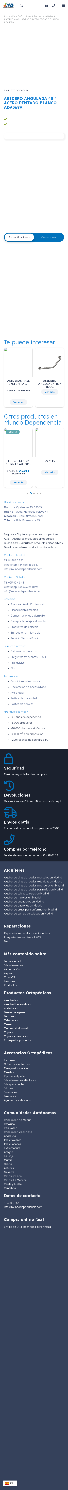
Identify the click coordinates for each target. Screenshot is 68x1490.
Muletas (9, 1072)
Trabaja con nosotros (24, 651)
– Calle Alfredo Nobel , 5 (25, 516)
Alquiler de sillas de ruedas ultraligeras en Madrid (34, 885)
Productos (10, 985)
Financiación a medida (24, 610)
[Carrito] (46, 5)
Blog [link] (7, 941)
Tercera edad (12, 961)
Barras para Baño (43, 16)
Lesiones (9, 981)
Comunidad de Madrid (17, 1120)
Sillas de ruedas (13, 965)
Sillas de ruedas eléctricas (20, 1080)
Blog (13, 668)
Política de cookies (22, 704)
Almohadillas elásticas (17, 1004)
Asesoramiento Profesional (27, 604)
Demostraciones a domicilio (28, 615)
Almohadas (11, 1000)
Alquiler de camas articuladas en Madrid (28, 913)
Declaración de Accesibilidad (28, 687)
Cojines (8, 1032)
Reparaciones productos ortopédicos (27, 933)
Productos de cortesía (24, 627)
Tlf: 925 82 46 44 (14, 582)
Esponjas (9, 1060)
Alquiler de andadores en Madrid (24, 901)
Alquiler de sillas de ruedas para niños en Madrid (33, 889)
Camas (8, 1024)
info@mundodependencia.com (23, 569)
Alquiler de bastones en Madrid (23, 905)
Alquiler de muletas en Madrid (22, 897)
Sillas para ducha (14, 1084)
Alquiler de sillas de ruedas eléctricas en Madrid (33, 881)
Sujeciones (10, 1092)
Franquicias (18, 662)
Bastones (10, 1016)
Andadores (11, 1008)
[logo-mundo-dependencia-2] (8, 5)
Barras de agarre (14, 1012)
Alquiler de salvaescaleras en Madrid (26, 893)
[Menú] (64, 5)
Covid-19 (9, 977)
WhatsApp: (21, 564)
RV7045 (49, 461)
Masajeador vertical (16, 1068)
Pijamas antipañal (14, 1076)
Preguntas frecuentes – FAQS (29, 657)
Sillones (8, 1088)
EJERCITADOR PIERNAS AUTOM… (18, 462)
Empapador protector (17, 1040)
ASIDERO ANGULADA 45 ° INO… (49, 384)
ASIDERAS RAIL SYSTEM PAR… (18, 382)
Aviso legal (17, 692)
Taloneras (10, 1096)
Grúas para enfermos (17, 1064)
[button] (21, 5)
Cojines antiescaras (16, 1036)
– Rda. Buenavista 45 (22, 520)
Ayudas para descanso (18, 1100)
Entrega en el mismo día (25, 632)
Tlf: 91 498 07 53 (13, 560)
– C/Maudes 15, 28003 (23, 507)
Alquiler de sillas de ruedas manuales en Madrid (33, 877)
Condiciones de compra (25, 681)
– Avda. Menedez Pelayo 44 (26, 511)
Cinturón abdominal (16, 1028)
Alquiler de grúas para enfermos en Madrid (30, 909)
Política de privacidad (24, 698)
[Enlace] (54, 5)
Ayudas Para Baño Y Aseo (17, 16)
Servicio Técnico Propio (25, 638)
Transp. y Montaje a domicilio (28, 621)
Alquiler (8, 973)
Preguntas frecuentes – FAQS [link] (22, 937)
